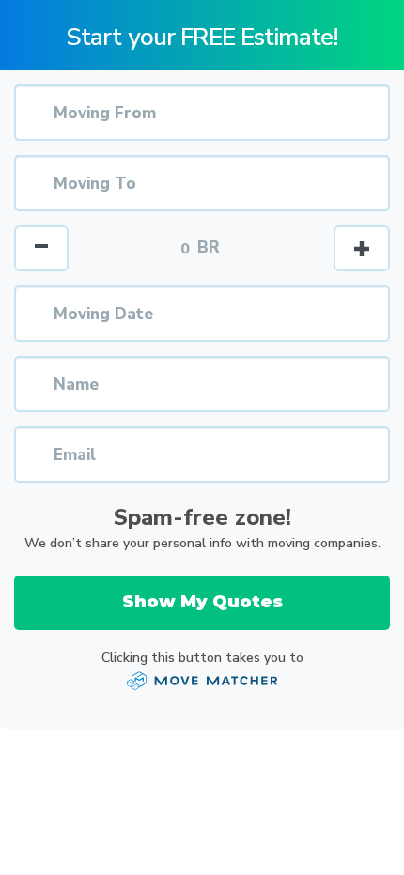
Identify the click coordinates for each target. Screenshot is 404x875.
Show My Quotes (202, 601)
